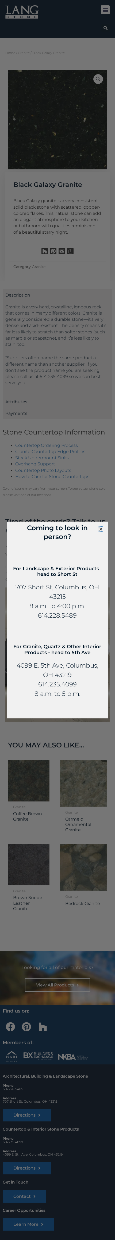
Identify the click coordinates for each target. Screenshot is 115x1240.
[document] (57, 620)
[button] (101, 529)
